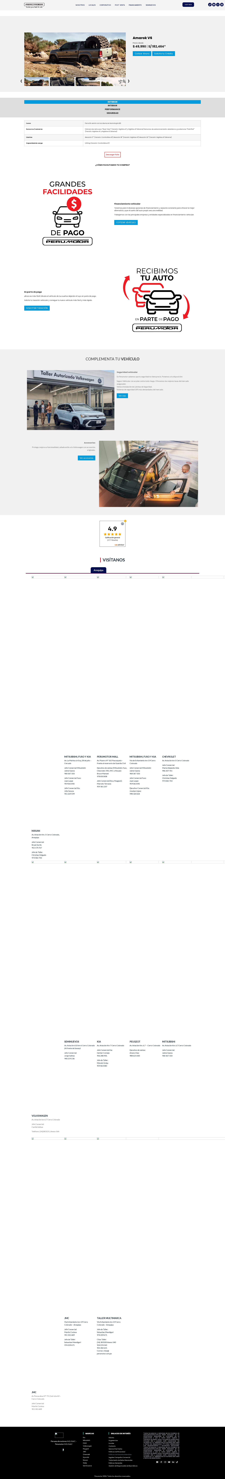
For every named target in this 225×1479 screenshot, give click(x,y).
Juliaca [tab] (153, 570)
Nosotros (80, 5)
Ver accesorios (86, 458)
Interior (112, 105)
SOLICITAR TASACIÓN (37, 308)
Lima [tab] (111, 570)
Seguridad (112, 113)
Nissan (85, 1460)
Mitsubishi (86, 1440)
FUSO (85, 1443)
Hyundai (86, 1457)
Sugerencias (113, 1440)
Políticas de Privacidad (117, 1452)
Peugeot (86, 1449)
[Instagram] (218, 4)
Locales (92, 5)
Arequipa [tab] (98, 570)
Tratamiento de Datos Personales (120, 1460)
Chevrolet (86, 1454)
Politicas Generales (115, 1463)
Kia (84, 1438)
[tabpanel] (112, 995)
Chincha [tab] (192, 570)
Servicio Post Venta (115, 1449)
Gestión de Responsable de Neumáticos (123, 1466)
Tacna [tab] (123, 570)
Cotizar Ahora (142, 53)
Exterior (112, 101)
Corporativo (105, 5)
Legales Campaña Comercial (120, 1457)
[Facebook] (214, 4)
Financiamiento (135, 5)
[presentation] (21, 82)
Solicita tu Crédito (163, 53)
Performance (112, 109)
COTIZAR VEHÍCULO (126, 222)
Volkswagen (87, 1446)
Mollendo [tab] (168, 570)
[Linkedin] (222, 4)
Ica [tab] (180, 570)
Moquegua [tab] (138, 570)
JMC (84, 1452)
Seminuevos (151, 5)
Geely (85, 1463)
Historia (111, 1438)
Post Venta (120, 5)
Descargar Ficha (112, 154)
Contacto (112, 1446)
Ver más (122, 395)
